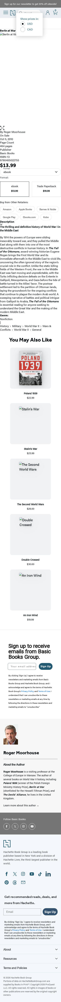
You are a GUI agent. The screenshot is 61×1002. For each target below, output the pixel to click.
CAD (30, 29)
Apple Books (25, 209)
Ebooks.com (29, 217)
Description (7, 221)
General (36, 329)
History (4, 326)
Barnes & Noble (47, 209)
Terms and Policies (15, 968)
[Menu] (5, 12)
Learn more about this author (19, 805)
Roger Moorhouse (14, 132)
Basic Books (7, 153)
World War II (32, 326)
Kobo (46, 217)
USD (30, 24)
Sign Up (45, 666)
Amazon (7, 209)
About (7, 949)
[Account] (48, 13)
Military (16, 326)
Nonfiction (6, 319)
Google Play (9, 217)
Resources (10, 958)
